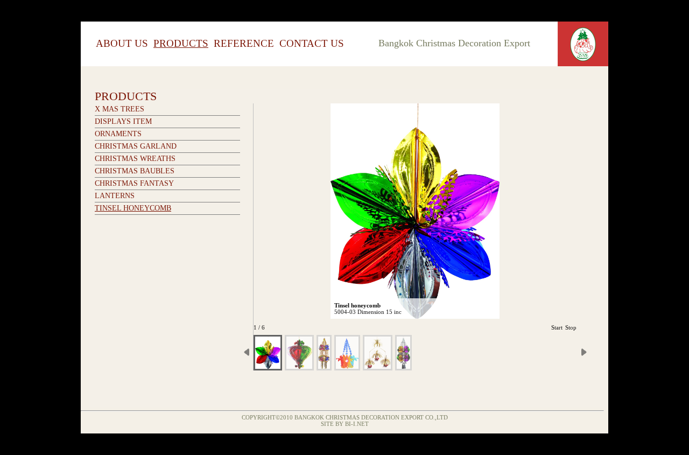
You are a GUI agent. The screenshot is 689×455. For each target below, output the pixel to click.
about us (122, 43)
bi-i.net (357, 424)
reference (244, 43)
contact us (311, 43)
